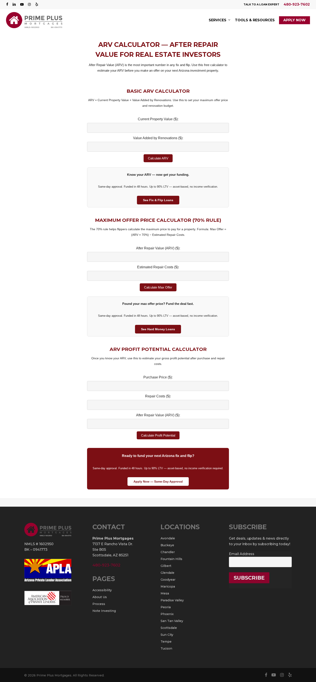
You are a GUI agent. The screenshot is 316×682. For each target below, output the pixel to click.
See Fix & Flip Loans (158, 200)
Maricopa (168, 586)
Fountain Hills (171, 559)
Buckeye (167, 545)
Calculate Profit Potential (158, 435)
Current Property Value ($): (158, 119)
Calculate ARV (158, 158)
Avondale (168, 538)
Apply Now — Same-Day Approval (158, 481)
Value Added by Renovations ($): (158, 138)
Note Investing (104, 611)
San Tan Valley (172, 621)
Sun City (167, 635)
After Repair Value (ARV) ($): (158, 248)
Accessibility (102, 590)
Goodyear (168, 580)
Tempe (166, 641)
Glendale (167, 573)
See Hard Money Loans (158, 329)
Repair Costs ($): (158, 396)
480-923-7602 (297, 4)
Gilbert (166, 566)
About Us (99, 597)
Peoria (166, 607)
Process (98, 604)
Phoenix (167, 614)
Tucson (166, 648)
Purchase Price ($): (158, 377)
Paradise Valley (172, 600)
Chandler (168, 552)
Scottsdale (169, 628)
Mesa (165, 593)
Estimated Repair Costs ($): (158, 267)
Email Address (241, 554)
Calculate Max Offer (158, 287)
